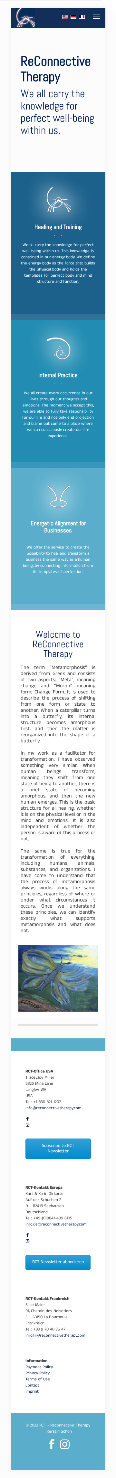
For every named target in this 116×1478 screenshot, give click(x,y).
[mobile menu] (96, 17)
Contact (32, 1385)
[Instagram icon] (27, 1125)
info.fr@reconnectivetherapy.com (55, 1336)
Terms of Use (37, 1379)
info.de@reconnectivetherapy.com (56, 1224)
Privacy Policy (37, 1373)
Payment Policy (39, 1367)
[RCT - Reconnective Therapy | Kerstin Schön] (25, 17)
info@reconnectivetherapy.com (53, 1108)
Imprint (32, 1392)
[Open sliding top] (109, 7)
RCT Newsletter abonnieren (58, 1262)
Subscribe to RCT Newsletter (58, 1148)
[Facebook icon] (27, 1119)
